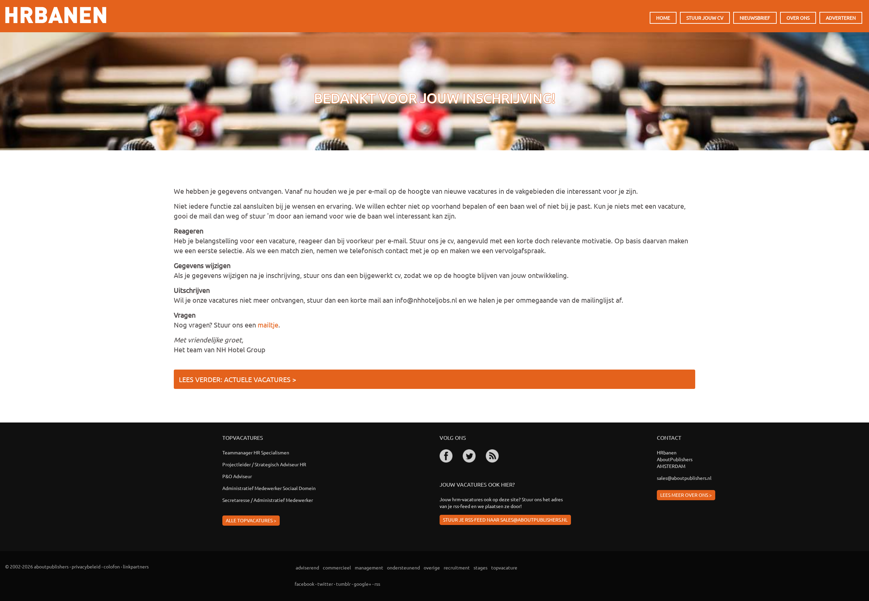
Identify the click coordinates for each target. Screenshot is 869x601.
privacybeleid (86, 566)
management (369, 567)
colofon (112, 566)
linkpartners (136, 566)
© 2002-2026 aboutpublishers (37, 566)
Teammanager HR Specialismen (255, 452)
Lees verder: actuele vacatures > (237, 379)
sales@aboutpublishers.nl (684, 478)
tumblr (343, 584)
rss (377, 584)
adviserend (307, 567)
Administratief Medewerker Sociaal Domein (269, 488)
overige (432, 567)
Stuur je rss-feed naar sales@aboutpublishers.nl (505, 520)
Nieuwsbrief (755, 18)
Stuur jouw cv (704, 18)
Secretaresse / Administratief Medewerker (267, 500)
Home (663, 18)
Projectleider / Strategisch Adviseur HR (264, 464)
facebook (304, 584)
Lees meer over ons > (686, 495)
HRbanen (55, 15)
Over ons (798, 18)
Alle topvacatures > (251, 520)
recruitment (457, 567)
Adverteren (841, 18)
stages (480, 567)
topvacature (504, 567)
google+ (362, 584)
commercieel (337, 567)
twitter (325, 584)
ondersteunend (403, 567)
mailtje (268, 324)
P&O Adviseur (237, 476)
